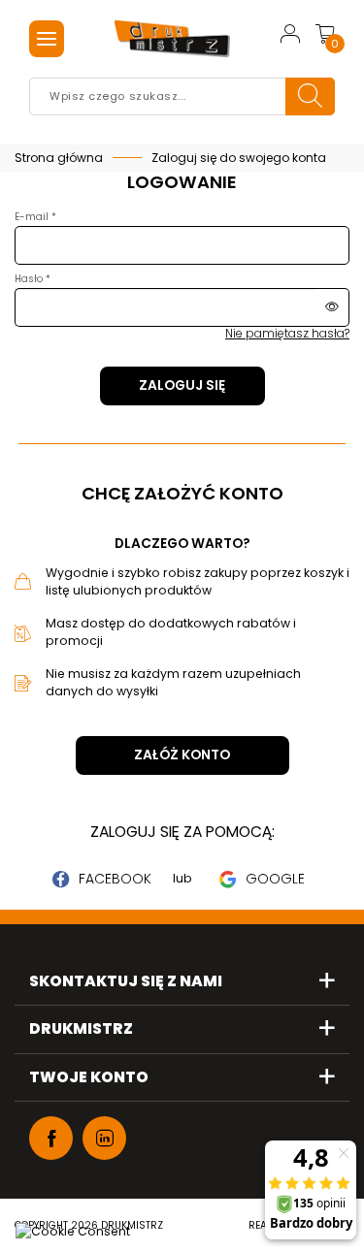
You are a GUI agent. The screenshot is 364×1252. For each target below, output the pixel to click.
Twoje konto (89, 1078)
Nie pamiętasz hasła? (287, 333)
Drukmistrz (81, 1029)
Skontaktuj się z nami (125, 982)
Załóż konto (182, 755)
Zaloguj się (182, 385)
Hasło (30, 279)
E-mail (33, 216)
